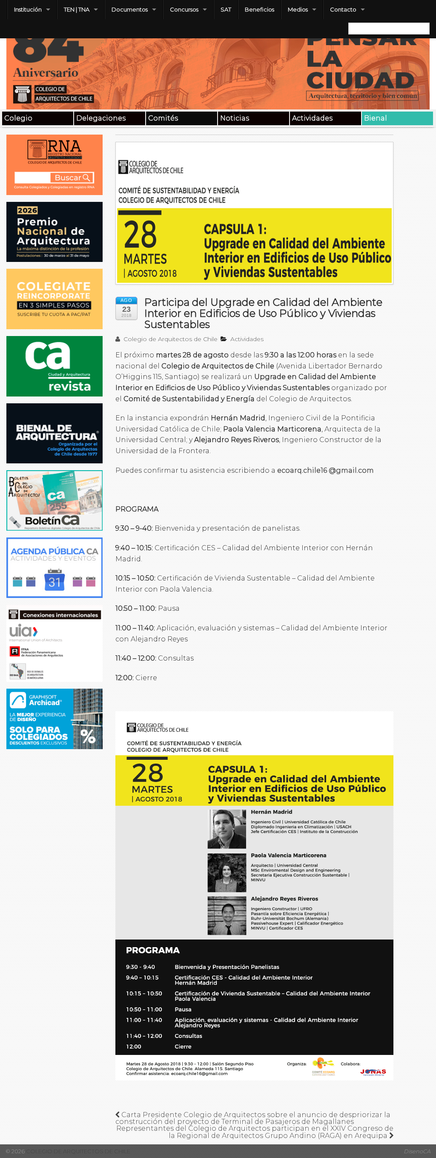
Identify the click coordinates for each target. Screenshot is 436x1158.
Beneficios (259, 9)
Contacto (343, 9)
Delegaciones (101, 118)
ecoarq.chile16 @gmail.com (325, 470)
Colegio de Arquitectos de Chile (170, 339)
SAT (226, 9)
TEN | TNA (76, 9)
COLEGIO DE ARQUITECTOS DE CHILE (77, 1151)
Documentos (130, 9)
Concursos (184, 9)
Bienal (375, 118)
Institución (28, 9)
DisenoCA (417, 1151)
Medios (298, 9)
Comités (163, 118)
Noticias (234, 118)
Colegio (18, 118)
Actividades (312, 118)
